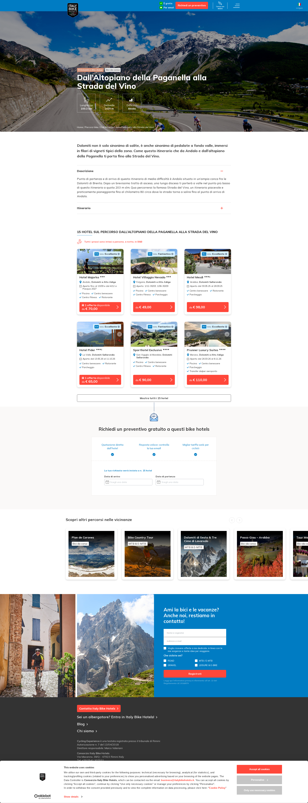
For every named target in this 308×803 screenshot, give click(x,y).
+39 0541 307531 (93, 760)
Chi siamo (85, 731)
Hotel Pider (90, 350)
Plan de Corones (83, 540)
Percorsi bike (91, 127)
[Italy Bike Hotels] (72, 10)
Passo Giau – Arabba (255, 540)
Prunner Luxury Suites (202, 350)
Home (80, 127)
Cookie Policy (217, 787)
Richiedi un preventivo (192, 5)
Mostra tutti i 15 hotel (154, 398)
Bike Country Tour (140, 540)
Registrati (194, 673)
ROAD (171, 660)
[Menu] (236, 5)
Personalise (257, 779)
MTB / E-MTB (206, 660)
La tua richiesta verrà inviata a (128, 470)
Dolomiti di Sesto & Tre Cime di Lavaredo (200, 542)
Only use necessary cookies (259, 790)
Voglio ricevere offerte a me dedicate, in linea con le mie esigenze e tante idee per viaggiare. (195, 650)
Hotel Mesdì (198, 277)
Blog (81, 724)
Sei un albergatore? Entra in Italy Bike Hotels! (115, 717)
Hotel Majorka (89, 277)
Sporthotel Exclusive (147, 350)
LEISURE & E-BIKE (208, 665)
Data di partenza (165, 476)
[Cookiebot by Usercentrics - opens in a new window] (43, 796)
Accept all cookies (259, 769)
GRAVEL (172, 665)
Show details (71, 796)
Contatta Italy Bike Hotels (97, 708)
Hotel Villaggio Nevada (149, 277)
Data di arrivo (112, 476)
